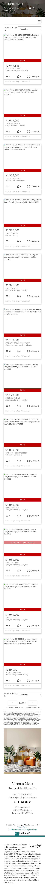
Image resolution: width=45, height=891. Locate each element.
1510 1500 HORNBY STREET (16, 454)
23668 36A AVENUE (15, 124)
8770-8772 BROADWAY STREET (18, 344)
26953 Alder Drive (16, 509)
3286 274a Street (16, 564)
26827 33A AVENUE (16, 399)
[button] (15, 802)
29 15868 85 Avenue (16, 673)
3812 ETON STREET (16, 69)
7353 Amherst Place (16, 179)
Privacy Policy (22, 827)
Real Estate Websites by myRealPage (22, 830)
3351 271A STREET (16, 619)
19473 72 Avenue (11, 234)
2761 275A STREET (16, 289)
